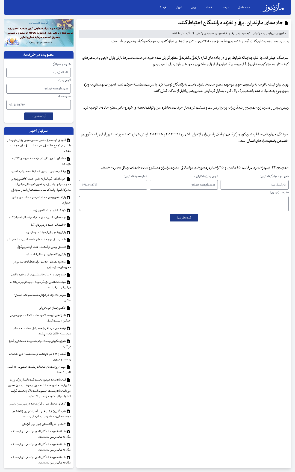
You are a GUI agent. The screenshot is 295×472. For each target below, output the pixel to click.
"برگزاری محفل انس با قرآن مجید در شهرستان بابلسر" (37, 404)
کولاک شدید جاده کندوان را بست (48, 210)
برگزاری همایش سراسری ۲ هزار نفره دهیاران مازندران (38, 171)
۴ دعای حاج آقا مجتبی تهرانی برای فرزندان (44, 424)
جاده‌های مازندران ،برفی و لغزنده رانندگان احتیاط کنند (37, 217)
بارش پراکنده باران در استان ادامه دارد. (45, 254)
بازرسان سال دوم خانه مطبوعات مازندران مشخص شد (36, 240)
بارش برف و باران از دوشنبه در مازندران (46, 232)
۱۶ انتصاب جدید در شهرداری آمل (48, 225)
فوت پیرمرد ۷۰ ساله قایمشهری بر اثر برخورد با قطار (38, 275)
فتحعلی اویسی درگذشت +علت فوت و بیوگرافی (41, 247)
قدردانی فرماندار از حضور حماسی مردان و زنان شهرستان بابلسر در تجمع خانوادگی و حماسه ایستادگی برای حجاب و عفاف (38, 145)
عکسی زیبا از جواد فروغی (52, 308)
